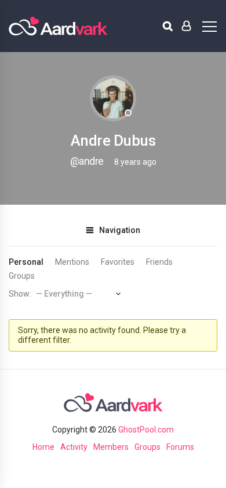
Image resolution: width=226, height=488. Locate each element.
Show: (20, 293)
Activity (74, 447)
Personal (26, 262)
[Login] (186, 26)
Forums (180, 447)
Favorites (117, 262)
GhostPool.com (146, 429)
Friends (159, 262)
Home (43, 447)
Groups (22, 276)
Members (111, 447)
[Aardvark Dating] (58, 26)
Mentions (72, 262)
